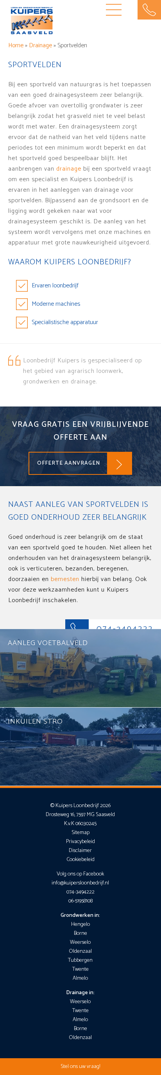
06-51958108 (80, 901)
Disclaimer (80, 850)
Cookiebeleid (80, 859)
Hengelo (80, 924)
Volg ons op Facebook (80, 874)
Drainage (40, 45)
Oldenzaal (80, 951)
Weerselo (80, 942)
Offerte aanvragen (68, 463)
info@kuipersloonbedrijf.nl (80, 883)
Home (15, 45)
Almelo (80, 978)
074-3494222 (80, 892)
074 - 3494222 (149, 10)
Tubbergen (80, 960)
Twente (80, 969)
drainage (68, 169)
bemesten (65, 579)
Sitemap (80, 832)
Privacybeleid (80, 841)
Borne (80, 933)
